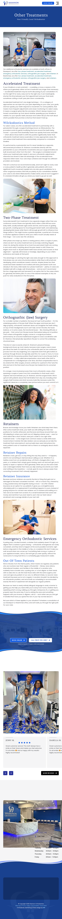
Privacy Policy (26, 906)
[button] (57, 3)
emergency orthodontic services (15, 74)
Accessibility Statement (39, 906)
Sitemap (18, 906)
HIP (44, 908)
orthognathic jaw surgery (37, 74)
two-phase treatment (26, 71)
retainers (53, 74)
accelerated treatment (43, 71)
